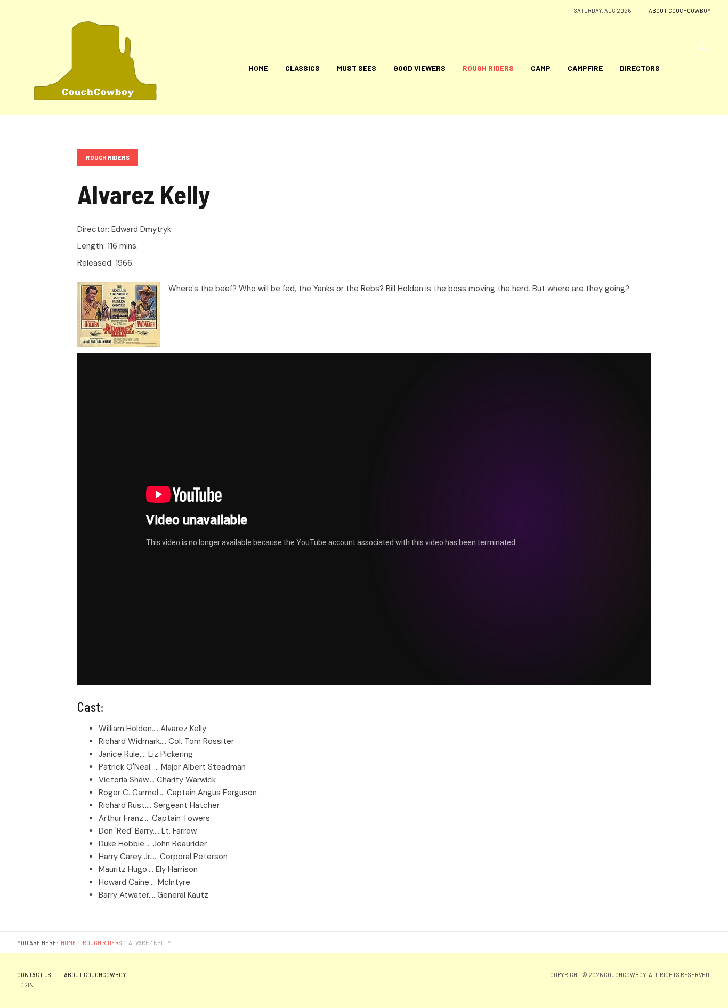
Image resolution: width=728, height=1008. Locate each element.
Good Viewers (419, 68)
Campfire (585, 68)
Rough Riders (488, 68)
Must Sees (356, 68)
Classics (302, 68)
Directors (640, 68)
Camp (541, 68)
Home (258, 68)
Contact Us (34, 974)
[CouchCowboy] (97, 68)
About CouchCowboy (680, 10)
